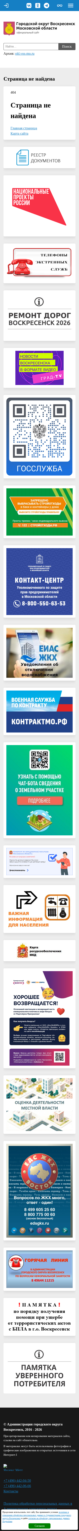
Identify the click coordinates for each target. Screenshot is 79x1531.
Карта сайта (19, 133)
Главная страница (24, 128)
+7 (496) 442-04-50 (17, 1480)
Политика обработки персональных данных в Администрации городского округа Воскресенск (38, 1509)
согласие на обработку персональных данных (49, 1518)
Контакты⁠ (11, 1491)
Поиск (67, 46)
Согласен (40, 1525)
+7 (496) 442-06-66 (17, 1486)
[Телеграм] (46, 5)
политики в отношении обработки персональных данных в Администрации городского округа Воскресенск (36, 1515)
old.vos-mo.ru (24, 53)
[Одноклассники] (37, 5)
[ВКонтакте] (28, 5)
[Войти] (6, 5)
